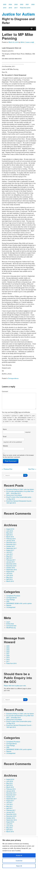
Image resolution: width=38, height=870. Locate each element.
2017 (16, 8)
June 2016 (9, 575)
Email (4, 436)
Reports (8, 605)
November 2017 (11, 544)
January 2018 (10, 541)
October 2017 (10, 546)
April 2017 (9, 558)
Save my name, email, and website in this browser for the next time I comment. (18, 456)
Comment (5, 391)
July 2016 (9, 573)
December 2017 (11, 542)
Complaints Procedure (13, 596)
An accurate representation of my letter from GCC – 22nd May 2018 (20, 492)
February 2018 (10, 539)
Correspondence (13, 378)
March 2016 (10, 581)
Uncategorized (10, 607)
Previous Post (7, 469)
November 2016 (11, 566)
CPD (7, 601)
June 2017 (9, 554)
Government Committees (14, 495)
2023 (16, 4)
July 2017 (9, 552)
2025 (4, 4)
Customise (19, 861)
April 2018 (9, 535)
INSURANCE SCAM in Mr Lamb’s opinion (19, 603)
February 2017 (10, 560)
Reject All (19, 866)
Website (5, 446)
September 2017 (11, 548)
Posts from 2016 (25, 8)
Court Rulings (10, 599)
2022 (21, 4)
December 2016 (11, 564)
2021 (27, 4)
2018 (10, 8)
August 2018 (10, 529)
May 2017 (9, 556)
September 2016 (11, 570)
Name (5, 429)
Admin (22, 42)
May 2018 (9, 533)
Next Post (32, 469)
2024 (10, 4)
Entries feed (10, 624)
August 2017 (10, 550)
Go (25, 475)
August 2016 (10, 571)
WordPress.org (11, 628)
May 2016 (9, 577)
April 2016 (9, 579)
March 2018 (10, 537)
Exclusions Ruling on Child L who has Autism (20, 489)
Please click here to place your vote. (15, 686)
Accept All (19, 855)
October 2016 (10, 568)
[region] (19, 853)
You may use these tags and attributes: (16, 412)
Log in (8, 622)
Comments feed (11, 626)
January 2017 (10, 562)
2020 (32, 4)
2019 (4, 8)
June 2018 (9, 531)
